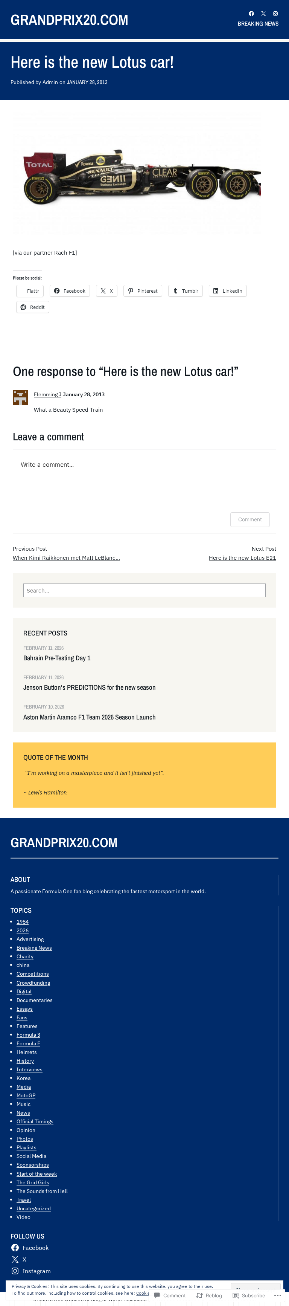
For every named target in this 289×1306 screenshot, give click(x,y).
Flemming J (47, 394)
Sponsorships (33, 1164)
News (23, 1112)
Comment (250, 519)
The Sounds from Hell (42, 1190)
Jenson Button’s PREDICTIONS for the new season (89, 687)
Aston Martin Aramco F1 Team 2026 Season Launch (89, 717)
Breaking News (34, 947)
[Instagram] (275, 14)
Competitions (33, 973)
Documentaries (35, 1000)
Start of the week (37, 1173)
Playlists (27, 1147)
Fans (22, 1017)
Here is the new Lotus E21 (242, 557)
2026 (23, 930)
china (23, 964)
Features (27, 1026)
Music (23, 1103)
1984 (23, 921)
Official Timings (35, 1121)
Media (24, 1086)
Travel (24, 1199)
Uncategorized (34, 1208)
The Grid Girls (33, 1182)
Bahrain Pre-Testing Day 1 (56, 658)
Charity (25, 956)
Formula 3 (28, 1034)
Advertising (30, 938)
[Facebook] (251, 14)
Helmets (27, 1051)
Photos (25, 1138)
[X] (263, 14)
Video (23, 1216)
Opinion (26, 1129)
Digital (24, 991)
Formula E (28, 1043)
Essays (25, 1008)
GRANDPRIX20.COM (69, 19)
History (25, 1060)
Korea (23, 1077)
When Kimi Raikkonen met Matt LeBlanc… (66, 557)
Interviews (30, 1069)
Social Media (31, 1155)
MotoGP (26, 1095)
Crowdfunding (33, 982)
